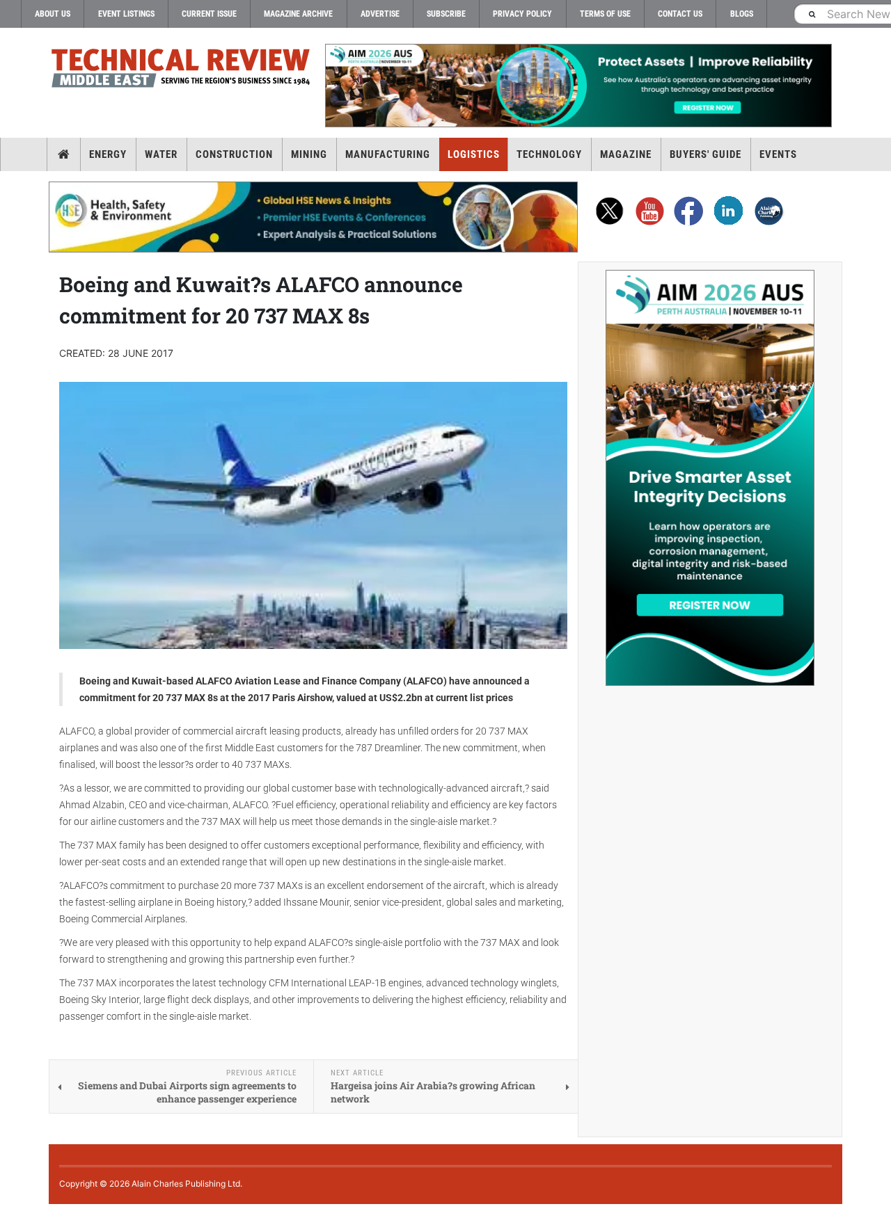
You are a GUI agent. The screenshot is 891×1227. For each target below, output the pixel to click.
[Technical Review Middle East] (181, 70)
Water (161, 154)
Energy (108, 154)
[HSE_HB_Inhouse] (313, 217)
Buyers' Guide (705, 154)
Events (778, 154)
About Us (52, 14)
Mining (309, 154)
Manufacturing (387, 154)
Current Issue (209, 14)
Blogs (741, 14)
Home (63, 154)
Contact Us (680, 14)
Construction (234, 154)
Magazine (626, 154)
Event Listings (126, 14)
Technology (549, 154)
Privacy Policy (522, 14)
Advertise (380, 14)
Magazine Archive (298, 14)
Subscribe (446, 14)
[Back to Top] (10, 1215)
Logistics (474, 154)
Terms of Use (605, 14)
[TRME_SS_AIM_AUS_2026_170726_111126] (710, 478)
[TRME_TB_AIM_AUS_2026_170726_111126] (578, 85)
